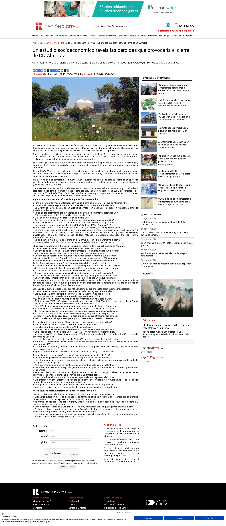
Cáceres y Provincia (106, 35)
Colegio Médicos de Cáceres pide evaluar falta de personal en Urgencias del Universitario (175, 188)
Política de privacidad (123, 512)
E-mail (44, 436)
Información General (114, 504)
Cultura (132, 35)
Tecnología (164, 35)
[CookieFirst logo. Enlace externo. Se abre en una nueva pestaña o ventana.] (3, 514)
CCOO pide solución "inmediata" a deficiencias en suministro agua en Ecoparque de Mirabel (174, 201)
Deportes (152, 35)
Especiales (188, 35)
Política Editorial (41, 504)
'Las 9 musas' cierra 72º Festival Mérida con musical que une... (167, 244)
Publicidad (74, 501)
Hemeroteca (120, 26)
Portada (49, 35)
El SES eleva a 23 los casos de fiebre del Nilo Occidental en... (163, 223)
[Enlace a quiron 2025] (113, 9)
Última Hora (38, 35)
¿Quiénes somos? (42, 501)
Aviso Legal (109, 501)
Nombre (43, 430)
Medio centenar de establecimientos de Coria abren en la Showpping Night (174, 174)
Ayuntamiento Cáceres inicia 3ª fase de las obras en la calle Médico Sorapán (173, 145)
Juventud (142, 35)
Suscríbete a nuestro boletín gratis (176, 30)
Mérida (92, 35)
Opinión (44, 442)
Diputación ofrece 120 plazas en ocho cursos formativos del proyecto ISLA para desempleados (174, 160)
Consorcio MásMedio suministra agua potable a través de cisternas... (164, 233)
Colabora (73, 504)
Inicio (35, 43)
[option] (113, 9)
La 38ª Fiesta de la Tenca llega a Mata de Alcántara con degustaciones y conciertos (174, 103)
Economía (122, 35)
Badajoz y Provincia (78, 35)
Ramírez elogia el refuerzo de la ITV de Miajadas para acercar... (165, 254)
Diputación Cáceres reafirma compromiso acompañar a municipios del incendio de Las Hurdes (173, 89)
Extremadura (61, 35)
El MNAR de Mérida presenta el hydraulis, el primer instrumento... (166, 265)
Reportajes (176, 35)
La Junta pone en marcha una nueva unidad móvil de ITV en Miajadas (173, 131)
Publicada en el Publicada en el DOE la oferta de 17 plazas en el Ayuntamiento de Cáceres (174, 117)
